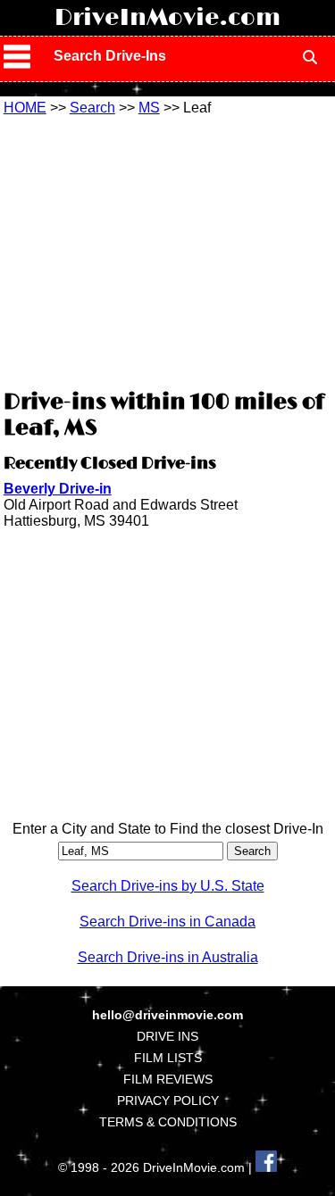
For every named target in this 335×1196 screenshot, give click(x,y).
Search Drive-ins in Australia (168, 957)
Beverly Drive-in (58, 488)
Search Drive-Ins (110, 55)
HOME (25, 107)
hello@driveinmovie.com (167, 1015)
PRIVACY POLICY (168, 1100)
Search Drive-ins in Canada (167, 921)
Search (92, 107)
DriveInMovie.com (167, 18)
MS (149, 107)
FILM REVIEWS (168, 1079)
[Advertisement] (168, 250)
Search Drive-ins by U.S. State (167, 885)
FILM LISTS (168, 1058)
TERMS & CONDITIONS (168, 1122)
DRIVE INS (167, 1036)
